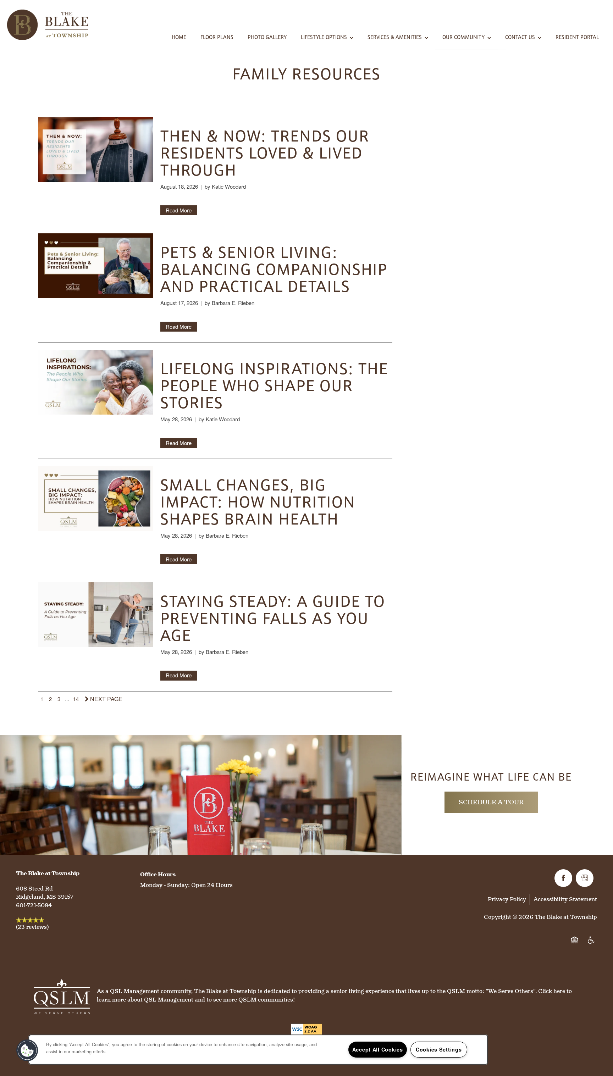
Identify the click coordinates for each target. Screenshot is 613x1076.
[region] (258, 1050)
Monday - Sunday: (165, 885)
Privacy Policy (507, 899)
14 (76, 699)
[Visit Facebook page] (563, 878)
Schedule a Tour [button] (491, 802)
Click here (551, 991)
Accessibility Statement (565, 899)
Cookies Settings (439, 1049)
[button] (27, 1050)
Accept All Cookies (377, 1049)
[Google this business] (584, 878)
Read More (179, 210)
